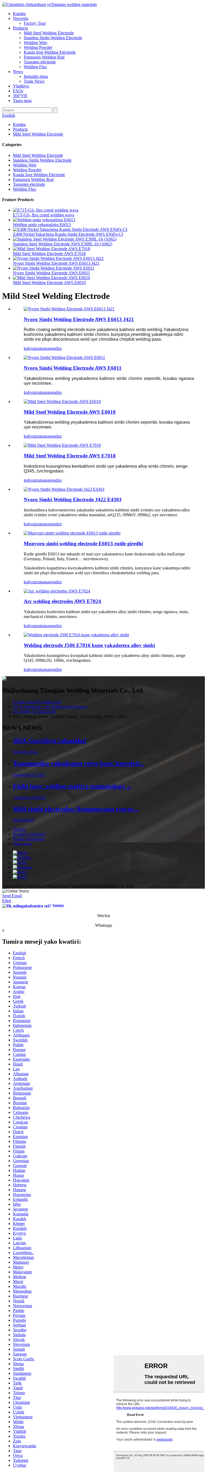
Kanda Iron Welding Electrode (50, 52)
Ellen (6, 900)
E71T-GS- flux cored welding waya (43, 215)
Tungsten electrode (40, 62)
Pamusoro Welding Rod (44, 57)
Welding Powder (38, 47)
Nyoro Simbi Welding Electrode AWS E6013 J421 (56, 263)
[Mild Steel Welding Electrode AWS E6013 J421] (69, 309)
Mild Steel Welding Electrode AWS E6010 (49, 282)
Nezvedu (20, 18)
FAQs (18, 91)
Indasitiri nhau (36, 76)
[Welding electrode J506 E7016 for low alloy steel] (76, 635)
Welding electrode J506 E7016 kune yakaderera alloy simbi (89, 645)
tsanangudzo (51, 348)
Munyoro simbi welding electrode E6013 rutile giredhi (83, 543)
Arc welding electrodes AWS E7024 (62, 601)
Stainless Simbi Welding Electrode (53, 37)
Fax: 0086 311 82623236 (34, 711)
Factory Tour (35, 23)
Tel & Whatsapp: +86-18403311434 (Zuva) (50, 706)
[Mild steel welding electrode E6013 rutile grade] (72, 533)
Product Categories (29, 834)
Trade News (34, 81)
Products (20, 28)
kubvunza (32, 348)
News (18, 71)
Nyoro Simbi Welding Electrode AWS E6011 (51, 273)
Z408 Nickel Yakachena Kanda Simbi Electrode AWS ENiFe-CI (68, 234)
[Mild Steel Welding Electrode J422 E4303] (64, 489)
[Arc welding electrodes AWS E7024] (57, 591)
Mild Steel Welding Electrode (49, 33)
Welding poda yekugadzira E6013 (42, 224)
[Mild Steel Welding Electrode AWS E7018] (62, 445)
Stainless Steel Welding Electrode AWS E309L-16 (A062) (62, 244)
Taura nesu (22, 100)
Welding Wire (35, 42)
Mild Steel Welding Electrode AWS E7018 (49, 253)
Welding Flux (35, 66)
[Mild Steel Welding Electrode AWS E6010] (62, 401)
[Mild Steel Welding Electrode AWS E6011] (64, 357)
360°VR (20, 95)
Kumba (19, 13)
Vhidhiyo (21, 86)
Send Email (12, 895)
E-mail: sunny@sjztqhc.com (37, 702)
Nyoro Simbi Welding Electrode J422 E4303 (73, 499)
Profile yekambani (28, 839)
